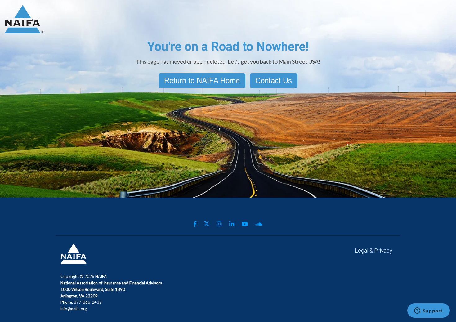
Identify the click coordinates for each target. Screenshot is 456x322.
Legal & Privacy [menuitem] (373, 250)
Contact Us (273, 80)
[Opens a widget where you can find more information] (428, 311)
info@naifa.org (73, 308)
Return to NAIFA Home (202, 80)
